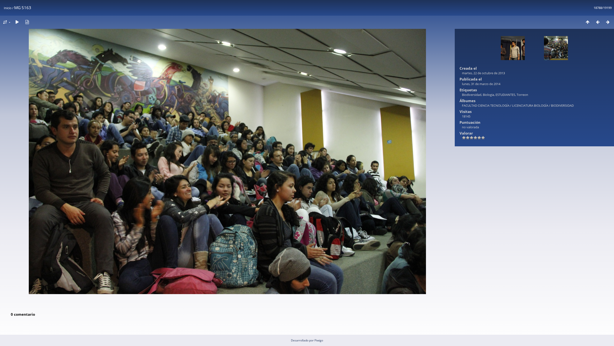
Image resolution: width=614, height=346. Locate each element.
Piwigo (318, 340)
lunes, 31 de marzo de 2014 (481, 84)
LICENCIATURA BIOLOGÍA (530, 105)
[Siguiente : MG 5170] (608, 22)
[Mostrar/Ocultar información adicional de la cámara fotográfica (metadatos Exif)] (27, 22)
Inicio (8, 8)
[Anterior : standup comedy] (598, 22)
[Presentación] (17, 22)
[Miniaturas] (588, 22)
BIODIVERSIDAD (562, 105)
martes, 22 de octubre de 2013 (483, 73)
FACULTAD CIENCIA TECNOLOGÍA (485, 105)
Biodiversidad (471, 95)
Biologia (488, 95)
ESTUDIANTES (505, 95)
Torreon (522, 95)
